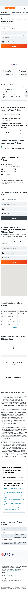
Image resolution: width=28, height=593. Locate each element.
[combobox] (15, 204)
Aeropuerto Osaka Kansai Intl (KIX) (12, 507)
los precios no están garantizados (14, 570)
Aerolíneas (12, 559)
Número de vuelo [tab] (11, 199)
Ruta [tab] (3, 199)
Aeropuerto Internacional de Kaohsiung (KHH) (13, 492)
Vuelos (6, 559)
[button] (2, 8)
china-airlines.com (14, 377)
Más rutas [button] (14, 327)
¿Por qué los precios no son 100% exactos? (11, 580)
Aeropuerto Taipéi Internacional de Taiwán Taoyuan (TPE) (12, 489)
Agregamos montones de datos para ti (12, 578)
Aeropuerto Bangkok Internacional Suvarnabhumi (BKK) (12, 504)
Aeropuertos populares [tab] (9, 477)
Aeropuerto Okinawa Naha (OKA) (12, 509)
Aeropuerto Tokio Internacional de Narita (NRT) (14, 500)
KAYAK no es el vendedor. (9, 575)
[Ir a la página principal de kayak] (10, 8)
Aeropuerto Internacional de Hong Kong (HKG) (13, 496)
